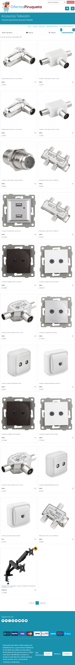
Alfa (3, 539)
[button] (29, 32)
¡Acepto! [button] (48, 654)
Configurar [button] (67, 654)
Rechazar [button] (57, 654)
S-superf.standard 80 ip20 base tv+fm (49, 485)
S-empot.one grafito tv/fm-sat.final (11, 434)
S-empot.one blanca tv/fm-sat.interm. (49, 281)
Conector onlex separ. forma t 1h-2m (49, 129)
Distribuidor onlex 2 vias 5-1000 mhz (48, 535)
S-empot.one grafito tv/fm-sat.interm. (12, 281)
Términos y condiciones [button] (11, 662)
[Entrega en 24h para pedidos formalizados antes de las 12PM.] (36, 548)
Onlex (3, 82)
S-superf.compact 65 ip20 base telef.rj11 (49, 383)
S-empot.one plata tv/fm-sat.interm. (11, 231)
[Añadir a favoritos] (34, 82)
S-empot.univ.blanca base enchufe (11, 535)
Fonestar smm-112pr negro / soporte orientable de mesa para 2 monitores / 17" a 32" (19, 586)
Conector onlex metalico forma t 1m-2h (12, 332)
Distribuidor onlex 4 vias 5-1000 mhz (48, 180)
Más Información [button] (39, 654)
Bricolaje (42, 26)
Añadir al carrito (19, 88)
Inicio (29, 26)
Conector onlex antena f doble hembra (12, 180)
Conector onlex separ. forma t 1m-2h (49, 78)
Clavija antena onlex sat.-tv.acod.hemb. (12, 78)
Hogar (35, 26)
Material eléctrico (52, 26)
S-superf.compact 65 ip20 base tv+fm (11, 383)
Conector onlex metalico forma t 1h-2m (12, 485)
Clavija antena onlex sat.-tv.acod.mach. (12, 129)
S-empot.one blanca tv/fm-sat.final (48, 434)
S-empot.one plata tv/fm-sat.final (48, 332)
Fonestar (4, 590)
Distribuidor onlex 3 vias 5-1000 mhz (48, 231)
